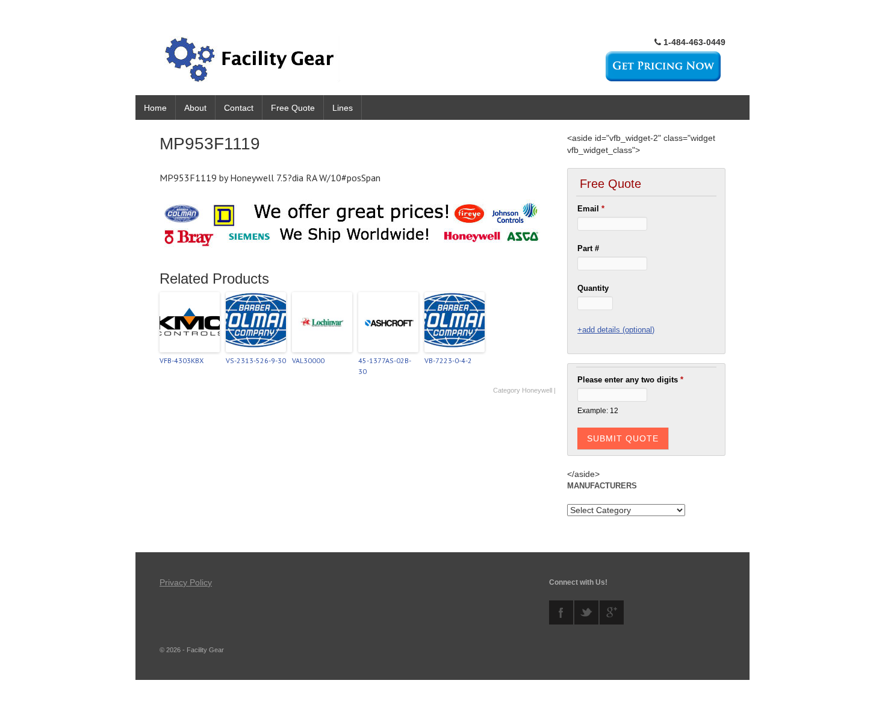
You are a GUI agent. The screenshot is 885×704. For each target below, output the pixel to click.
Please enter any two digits (630, 379)
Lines (342, 108)
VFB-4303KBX (181, 360)
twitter (586, 612)
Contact (238, 108)
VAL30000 (308, 360)
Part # (588, 248)
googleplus (612, 612)
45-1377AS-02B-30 (384, 366)
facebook (561, 612)
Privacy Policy (186, 582)
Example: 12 (597, 410)
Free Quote (293, 108)
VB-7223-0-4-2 (448, 360)
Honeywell (537, 390)
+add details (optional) (615, 329)
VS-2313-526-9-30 (256, 360)
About (195, 108)
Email (590, 208)
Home (155, 108)
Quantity (593, 288)
